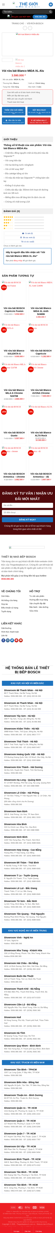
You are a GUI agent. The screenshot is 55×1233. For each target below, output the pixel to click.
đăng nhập (18, 261)
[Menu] (3, 4)
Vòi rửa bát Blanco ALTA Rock (41, 434)
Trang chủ (18, 23)
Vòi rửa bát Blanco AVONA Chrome (41, 391)
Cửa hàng (39, 1231)
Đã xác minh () (29, 238)
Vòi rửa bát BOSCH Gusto (14, 434)
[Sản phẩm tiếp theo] (30, 28)
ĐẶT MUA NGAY (39, 110)
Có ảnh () (29, 233)
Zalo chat (27, 1231)
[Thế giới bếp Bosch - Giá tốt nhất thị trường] (27, 4)
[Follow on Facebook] (3, 640)
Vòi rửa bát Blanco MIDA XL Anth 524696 (41, 311)
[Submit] (50, 12)
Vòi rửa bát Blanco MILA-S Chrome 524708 (14, 393)
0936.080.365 (7, 579)
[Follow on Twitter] (12, 640)
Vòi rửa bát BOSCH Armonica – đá (41, 475)
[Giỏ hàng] (51, 4)
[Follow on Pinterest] (16, 640)
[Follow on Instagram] (8, 640)
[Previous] (7, 44)
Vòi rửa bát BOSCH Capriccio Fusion (14, 309)
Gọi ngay (16, 1231)
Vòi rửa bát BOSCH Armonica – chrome (14, 475)
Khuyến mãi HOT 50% (21, 17)
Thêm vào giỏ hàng (13, 110)
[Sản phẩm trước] (25, 28)
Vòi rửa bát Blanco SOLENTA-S (14, 352)
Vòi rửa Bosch (35, 23)
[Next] (48, 44)
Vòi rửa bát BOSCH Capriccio (41, 352)
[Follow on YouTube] (21, 640)
